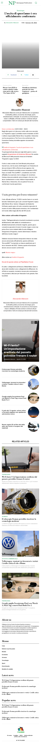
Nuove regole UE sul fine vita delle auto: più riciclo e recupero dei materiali (13, 426)
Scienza (5, 516)
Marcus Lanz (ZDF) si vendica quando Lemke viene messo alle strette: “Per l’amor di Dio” (11, 90)
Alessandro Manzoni (12, 22)
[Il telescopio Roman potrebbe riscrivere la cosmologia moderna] (33, 370)
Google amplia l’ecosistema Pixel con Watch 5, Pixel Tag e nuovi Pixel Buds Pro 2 (14, 398)
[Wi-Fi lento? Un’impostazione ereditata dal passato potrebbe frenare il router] (20, 340)
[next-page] (35, 322)
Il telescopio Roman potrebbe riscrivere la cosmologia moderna (13, 370)
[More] (33, 75)
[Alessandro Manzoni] (20, 102)
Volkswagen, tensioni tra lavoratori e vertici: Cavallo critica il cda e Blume (13, 384)
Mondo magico (10, 252)
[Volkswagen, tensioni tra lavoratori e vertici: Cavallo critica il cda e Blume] (33, 384)
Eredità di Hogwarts (18, 257)
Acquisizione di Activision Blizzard (19, 154)
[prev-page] (32, 322)
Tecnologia (20, 10)
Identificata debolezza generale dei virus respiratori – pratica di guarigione (29, 90)
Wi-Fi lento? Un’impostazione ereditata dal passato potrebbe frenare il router (20, 350)
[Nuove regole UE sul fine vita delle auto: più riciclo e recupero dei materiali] (33, 426)
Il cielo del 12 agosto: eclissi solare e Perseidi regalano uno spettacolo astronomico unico (14, 412)
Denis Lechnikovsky (8, 129)
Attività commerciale (9, 558)
